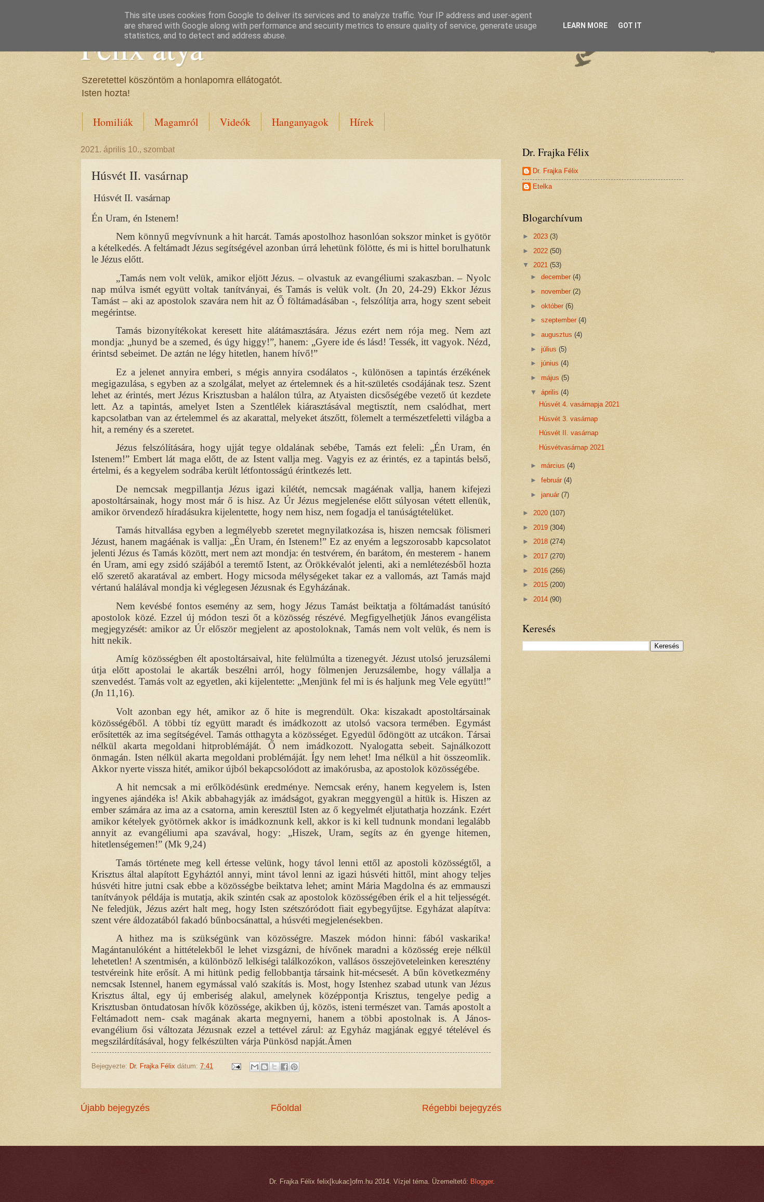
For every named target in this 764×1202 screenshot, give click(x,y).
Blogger (481, 1181)
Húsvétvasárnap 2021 (571, 447)
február (552, 480)
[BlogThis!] (264, 1067)
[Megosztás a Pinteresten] (294, 1067)
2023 (541, 236)
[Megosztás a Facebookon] (284, 1067)
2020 (541, 513)
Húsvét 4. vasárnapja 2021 (579, 404)
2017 (541, 556)
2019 (541, 527)
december (557, 277)
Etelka (542, 186)
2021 (541, 265)
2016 (541, 570)
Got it (630, 25)
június (551, 363)
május (551, 378)
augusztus (557, 334)
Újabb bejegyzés (115, 1108)
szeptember (559, 320)
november (557, 291)
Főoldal (286, 1108)
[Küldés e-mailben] (254, 1067)
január (551, 495)
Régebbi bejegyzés (462, 1108)
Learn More (585, 25)
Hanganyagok (300, 122)
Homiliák (113, 122)
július (550, 349)
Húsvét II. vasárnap (568, 433)
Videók (235, 122)
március (554, 465)
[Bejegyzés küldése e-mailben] (236, 1066)
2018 (541, 541)
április (551, 392)
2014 (541, 599)
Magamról (176, 122)
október (553, 306)
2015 (541, 585)
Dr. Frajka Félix (555, 171)
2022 (541, 251)
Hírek (362, 122)
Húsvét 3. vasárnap (568, 419)
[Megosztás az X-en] (274, 1067)
